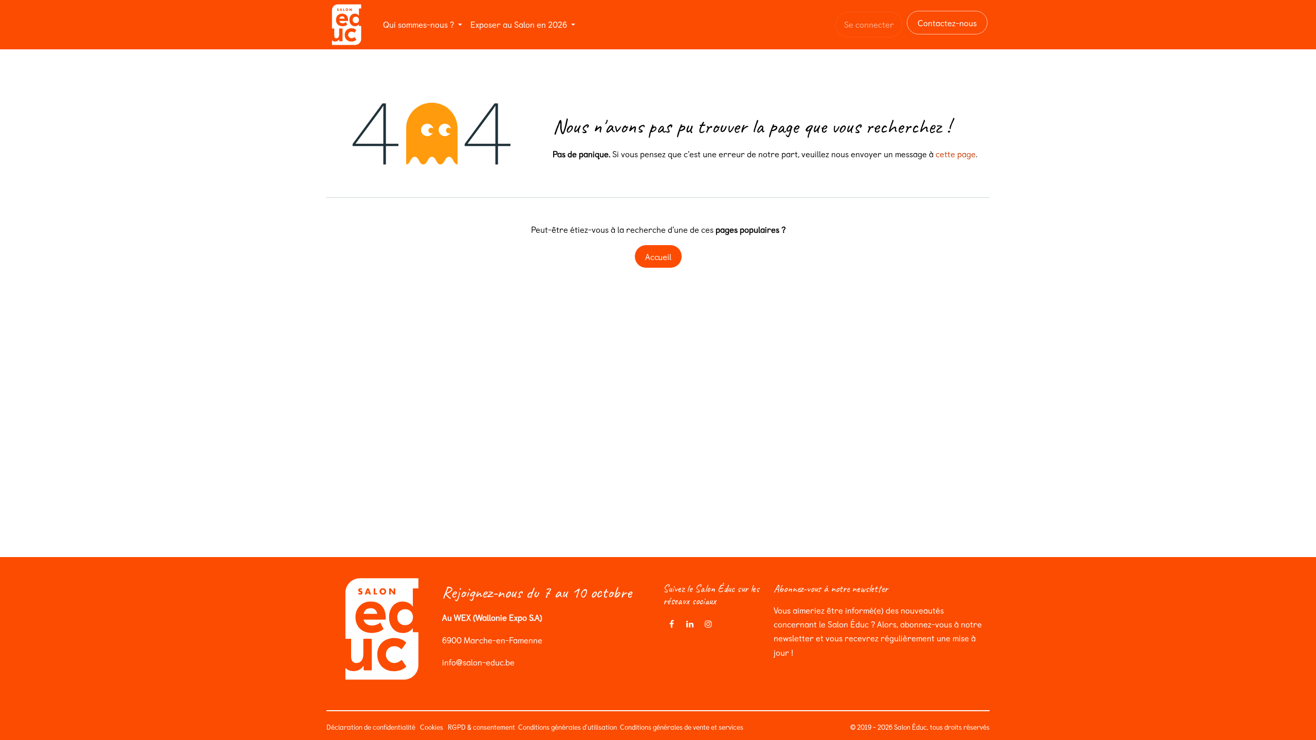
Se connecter (869, 24)
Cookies (431, 727)
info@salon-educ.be (478, 662)
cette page (956, 153)
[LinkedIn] (690, 624)
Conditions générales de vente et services (683, 727)
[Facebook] (671, 624)
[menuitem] (422, 24)
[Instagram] (708, 624)
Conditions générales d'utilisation (567, 727)
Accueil (658, 256)
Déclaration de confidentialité (370, 727)
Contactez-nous (947, 22)
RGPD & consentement (480, 727)
